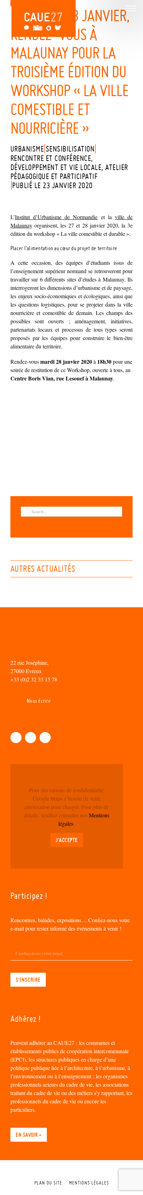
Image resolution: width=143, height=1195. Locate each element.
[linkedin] (30, 737)
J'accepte (67, 839)
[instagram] (45, 737)
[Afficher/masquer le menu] (131, 8)
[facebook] (16, 737)
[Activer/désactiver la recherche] (115, 8)
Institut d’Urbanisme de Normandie (56, 217)
